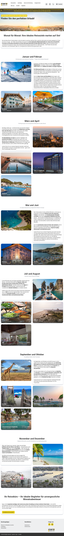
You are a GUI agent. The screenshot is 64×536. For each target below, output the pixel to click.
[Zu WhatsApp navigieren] (46, 4)
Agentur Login (14, 534)
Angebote (23, 5)
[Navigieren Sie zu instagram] (52, 524)
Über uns (12, 5)
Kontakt (17, 5)
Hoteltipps (20, 2)
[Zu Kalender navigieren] (50, 4)
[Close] (63, 10)
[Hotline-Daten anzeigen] (53, 4)
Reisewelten (13, 2)
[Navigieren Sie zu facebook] (49, 524)
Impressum (27, 525)
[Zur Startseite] (5, 4)
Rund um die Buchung (28, 2)
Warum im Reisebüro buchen (7, 525)
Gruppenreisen (37, 2)
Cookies (19, 534)
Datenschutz (27, 526)
